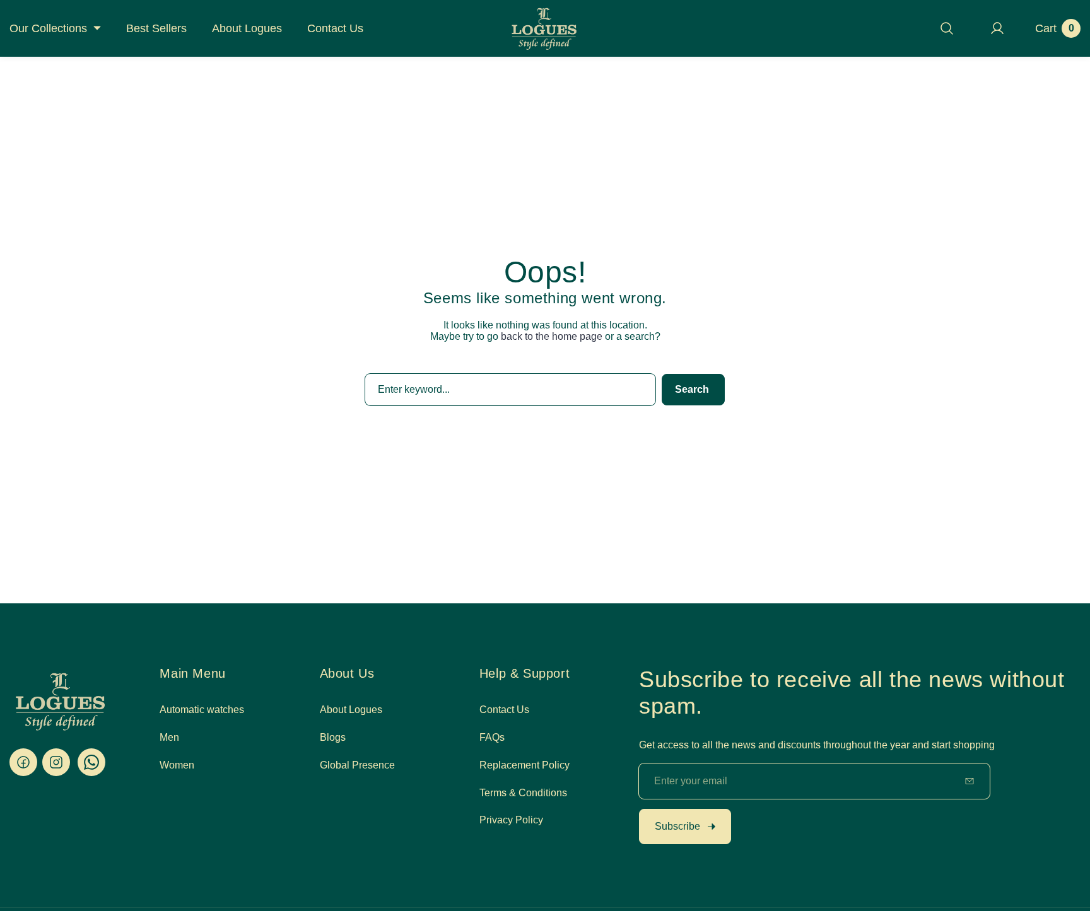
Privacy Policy (511, 820)
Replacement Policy (524, 764)
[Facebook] (23, 762)
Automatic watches (202, 709)
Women (177, 764)
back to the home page (551, 336)
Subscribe (677, 826)
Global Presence (357, 764)
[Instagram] (56, 762)
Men (169, 737)
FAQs (492, 737)
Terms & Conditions (523, 792)
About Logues (351, 709)
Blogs (333, 737)
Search (692, 389)
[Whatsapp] (91, 762)
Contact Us (504, 709)
